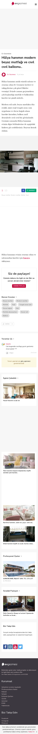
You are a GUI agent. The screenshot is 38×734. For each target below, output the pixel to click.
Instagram (5, 721)
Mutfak (5, 305)
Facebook (5, 718)
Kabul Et (31, 732)
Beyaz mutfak (8, 301)
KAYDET (32, 190)
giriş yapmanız (26, 361)
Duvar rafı (24, 312)
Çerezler (4, 701)
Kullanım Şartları (7, 696)
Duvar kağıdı (7, 308)
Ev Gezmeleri (6, 54)
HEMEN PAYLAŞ (19, 286)
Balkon (5, 316)
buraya (26, 258)
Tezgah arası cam (25, 305)
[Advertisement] (19, 26)
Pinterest (5, 723)
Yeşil (13, 305)
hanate (8, 344)
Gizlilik (4, 699)
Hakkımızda (5, 706)
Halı (17, 308)
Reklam (4, 692)
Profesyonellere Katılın (9, 689)
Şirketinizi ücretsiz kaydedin (11, 687)
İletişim (4, 694)
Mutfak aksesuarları (10, 312)
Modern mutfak (22, 301)
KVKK (3, 703)
